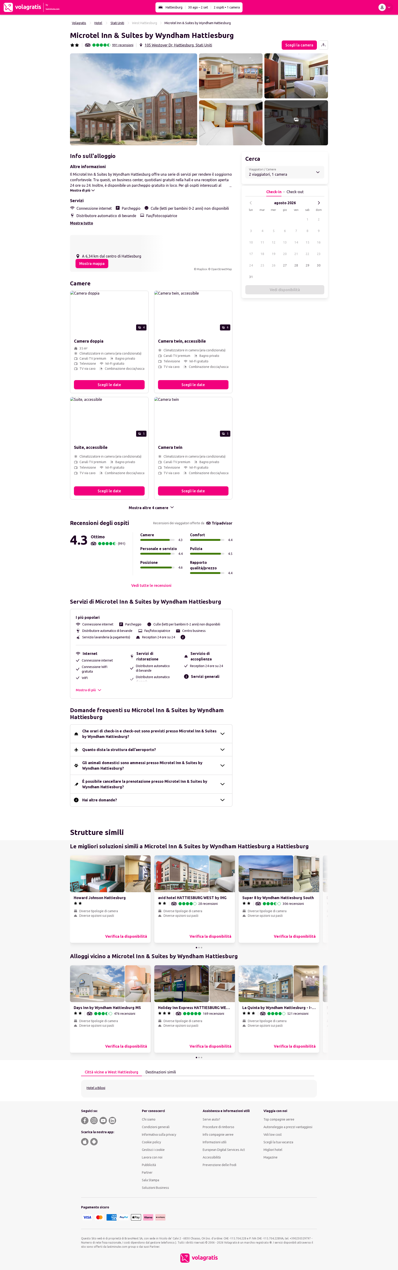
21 (296, 254)
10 (251, 242)
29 (307, 265)
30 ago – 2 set (198, 7)
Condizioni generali (156, 1127)
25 (262, 265)
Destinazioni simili (161, 1072)
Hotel (98, 23)
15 (307, 242)
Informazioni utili (214, 1142)
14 (296, 242)
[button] (133, 99)
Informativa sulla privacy (159, 1134)
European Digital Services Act (224, 1150)
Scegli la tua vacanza (278, 1142)
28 (296, 265)
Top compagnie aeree (278, 1119)
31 (251, 277)
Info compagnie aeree (218, 1134)
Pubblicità (149, 1165)
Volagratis (79, 23)
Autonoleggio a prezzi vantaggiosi (287, 1127)
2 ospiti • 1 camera (227, 7)
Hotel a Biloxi (96, 1088)
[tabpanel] (199, 1089)
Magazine (270, 1157)
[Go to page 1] (196, 947)
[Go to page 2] (199, 947)
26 (273, 265)
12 (273, 242)
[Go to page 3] (201, 947)
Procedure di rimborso (218, 1127)
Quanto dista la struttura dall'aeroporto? (119, 750)
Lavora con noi (152, 1157)
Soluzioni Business (155, 1188)
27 (285, 265)
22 (307, 254)
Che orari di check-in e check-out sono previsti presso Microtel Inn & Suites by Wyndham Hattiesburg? (149, 734)
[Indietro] (251, 203)
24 (251, 265)
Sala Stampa (150, 1180)
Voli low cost (272, 1134)
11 (262, 242)
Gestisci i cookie (153, 1150)
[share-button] (323, 45)
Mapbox (202, 269)
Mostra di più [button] (86, 690)
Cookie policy (151, 1142)
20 (285, 254)
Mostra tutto (81, 223)
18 (262, 254)
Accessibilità (212, 1157)
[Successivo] (319, 203)
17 (251, 254)
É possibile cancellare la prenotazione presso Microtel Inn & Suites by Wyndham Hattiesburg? (144, 784)
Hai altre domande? (99, 800)
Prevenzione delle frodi (219, 1165)
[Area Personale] (385, 7)
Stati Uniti (117, 23)
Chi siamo (148, 1119)
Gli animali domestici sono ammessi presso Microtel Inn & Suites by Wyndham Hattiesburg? (142, 765)
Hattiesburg (174, 7)
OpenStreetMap (221, 269)
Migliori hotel (272, 1150)
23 (319, 254)
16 (319, 242)
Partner (147, 1172)
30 (319, 265)
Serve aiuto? (211, 1119)
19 (273, 254)
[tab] (111, 1072)
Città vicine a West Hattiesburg (111, 1072)
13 (285, 242)
